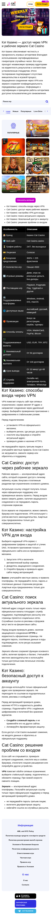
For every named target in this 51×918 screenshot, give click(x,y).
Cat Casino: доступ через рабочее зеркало (28, 209)
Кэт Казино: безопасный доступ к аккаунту (27, 219)
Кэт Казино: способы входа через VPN (25, 206)
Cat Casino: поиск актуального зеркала (26, 216)
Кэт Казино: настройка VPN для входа (25, 213)
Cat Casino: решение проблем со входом (27, 222)
